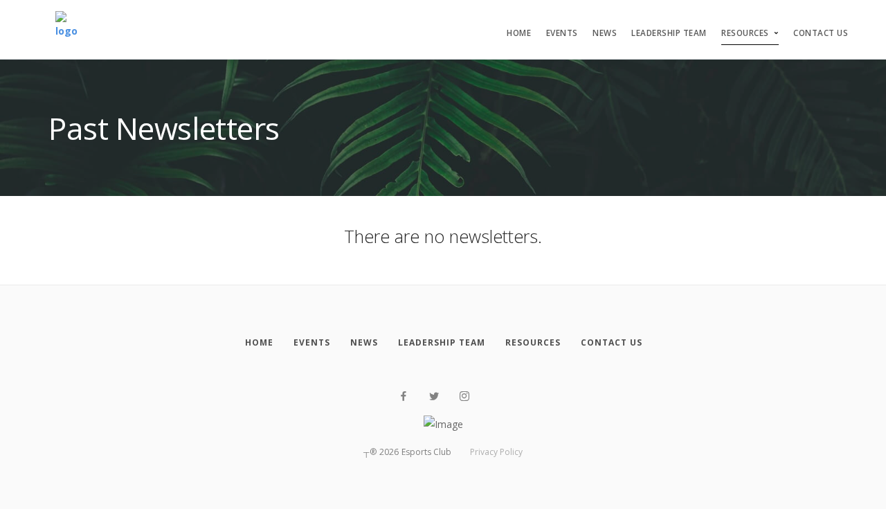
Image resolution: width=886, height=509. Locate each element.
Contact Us (820, 33)
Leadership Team (669, 33)
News (605, 33)
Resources (745, 33)
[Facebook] (403, 396)
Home (519, 33)
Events (562, 33)
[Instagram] (464, 396)
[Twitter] (434, 396)
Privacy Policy (496, 452)
